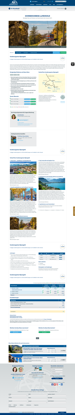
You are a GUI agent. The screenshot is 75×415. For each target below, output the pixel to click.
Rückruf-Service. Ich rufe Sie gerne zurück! (25, 123)
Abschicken (57, 378)
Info (50, 4)
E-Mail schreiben (21, 122)
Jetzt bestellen (40, 375)
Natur (18, 74)
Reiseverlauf (18, 52)
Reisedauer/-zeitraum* (51, 394)
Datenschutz (20, 412)
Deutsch (44, 1)
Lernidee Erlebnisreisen (13, 3)
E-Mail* (29, 394)
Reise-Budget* (50, 397)
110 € (63, 303)
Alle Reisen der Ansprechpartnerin (24, 124)
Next (65, 34)
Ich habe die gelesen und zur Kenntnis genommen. (57, 376)
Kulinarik (15, 74)
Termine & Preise (34, 52)
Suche (65, 1)
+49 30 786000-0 (34, 1)
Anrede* (10, 394)
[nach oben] (37, 338)
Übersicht (12, 52)
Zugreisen (32, 4)
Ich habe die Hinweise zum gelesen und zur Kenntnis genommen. (22, 412)
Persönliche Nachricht (12, 406)
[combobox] (18, 395)
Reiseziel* (29, 401)
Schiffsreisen (39, 4)
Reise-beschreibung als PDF (63, 97)
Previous (9, 34)
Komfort (11, 74)
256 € (63, 305)
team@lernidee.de (18, 380)
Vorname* (10, 397)
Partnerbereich (60, 4)
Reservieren (16, 332)
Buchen (45, 332)
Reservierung (56, 52)
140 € (63, 302)
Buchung (64, 52)
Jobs (54, 4)
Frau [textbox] (9, 395)
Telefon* (29, 397)
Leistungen (26, 52)
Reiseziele (45, 4)
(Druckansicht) (63, 102)
